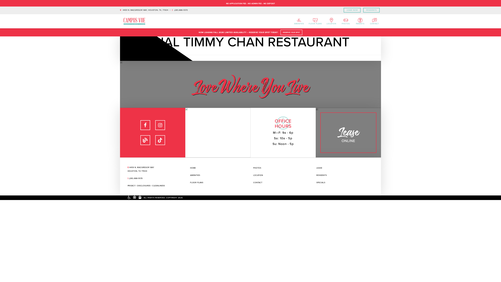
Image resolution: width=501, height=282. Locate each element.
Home (193, 168)
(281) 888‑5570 (181, 10)
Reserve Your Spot (291, 32)
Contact (374, 24)
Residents (321, 175)
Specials (320, 182)
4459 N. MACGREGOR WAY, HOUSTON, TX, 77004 (145, 10)
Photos (346, 24)
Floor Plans (315, 24)
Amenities (299, 24)
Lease (319, 168)
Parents (360, 24)
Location (331, 24)
